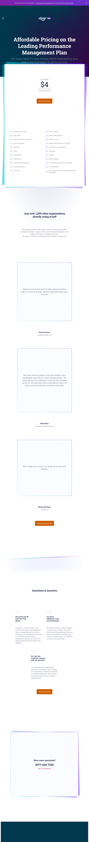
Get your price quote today (44, 523)
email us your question (44, 768)
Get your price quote (44, 101)
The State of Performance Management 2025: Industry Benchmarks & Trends (52, 3)
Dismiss (86, 3)
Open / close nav (3, 18)
